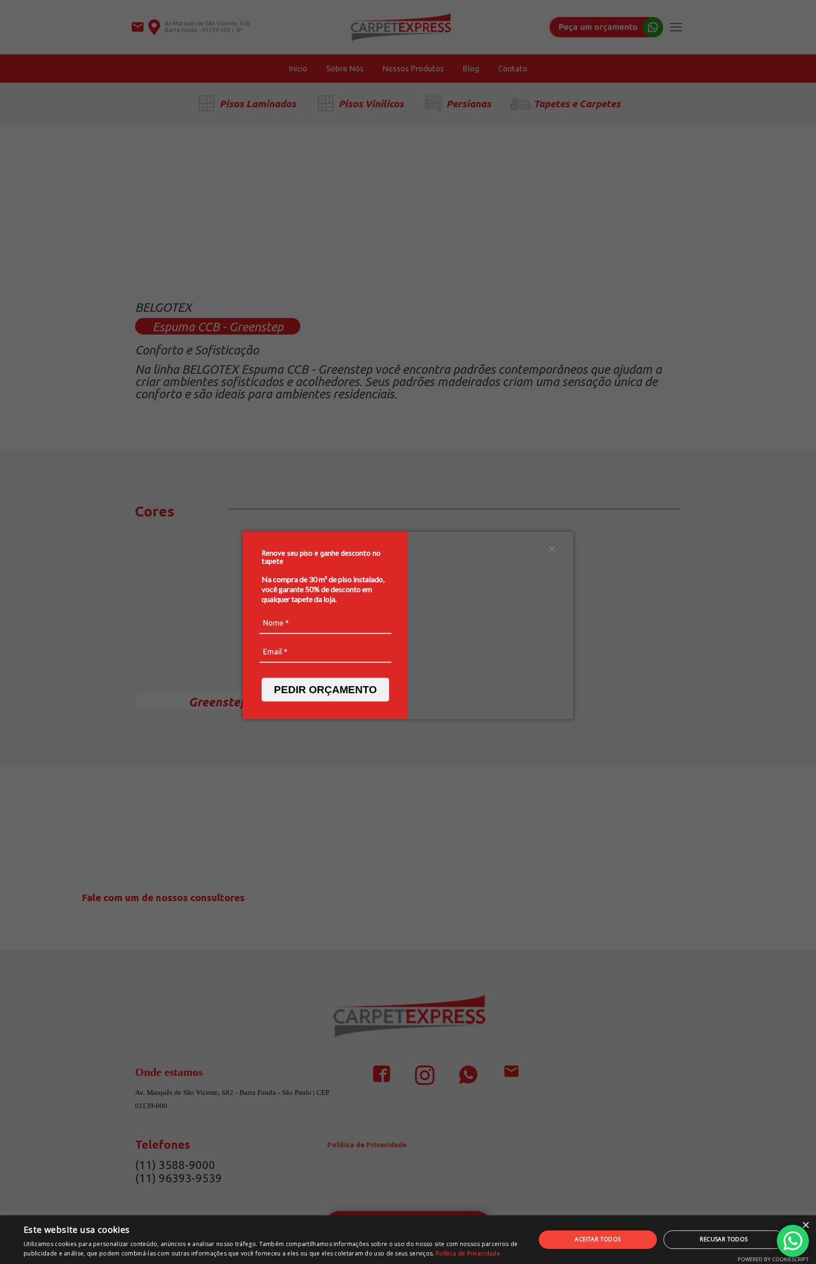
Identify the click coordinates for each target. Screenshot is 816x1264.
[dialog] (408, 1239)
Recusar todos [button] (724, 1239)
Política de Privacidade (468, 1253)
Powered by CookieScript (773, 1259)
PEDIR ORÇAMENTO (325, 689)
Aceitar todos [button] (597, 1239)
